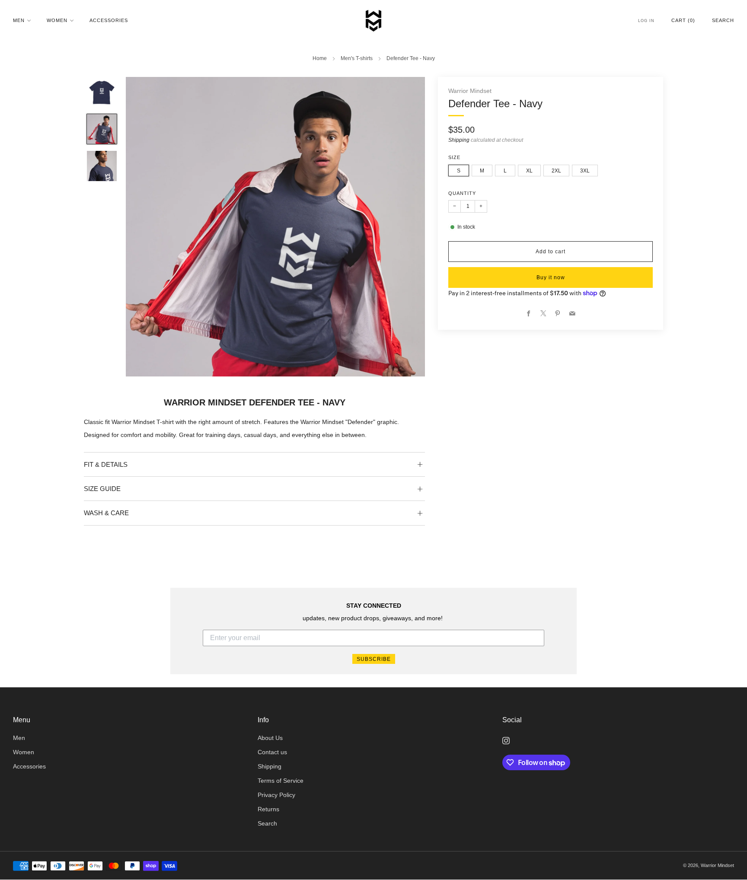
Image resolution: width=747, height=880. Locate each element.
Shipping (458, 140)
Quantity (462, 193)
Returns (268, 809)
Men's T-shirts (357, 58)
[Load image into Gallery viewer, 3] (102, 166)
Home (320, 58)
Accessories (108, 20)
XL (529, 171)
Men (19, 20)
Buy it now (550, 277)
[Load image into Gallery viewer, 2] (102, 129)
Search (723, 20)
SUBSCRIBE (374, 659)
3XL (585, 171)
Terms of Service (280, 781)
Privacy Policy (276, 795)
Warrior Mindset (470, 90)
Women (57, 20)
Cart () (683, 20)
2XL (556, 171)
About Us (270, 738)
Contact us (272, 752)
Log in (646, 21)
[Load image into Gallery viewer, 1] (102, 92)
